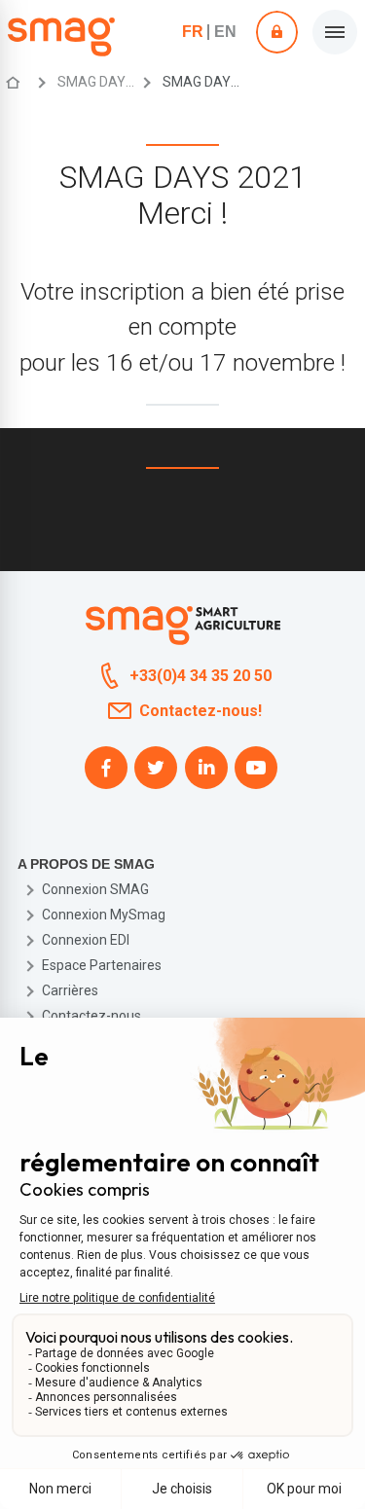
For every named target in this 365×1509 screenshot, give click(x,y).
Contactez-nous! (200, 710)
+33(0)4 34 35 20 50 (200, 675)
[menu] (334, 32)
